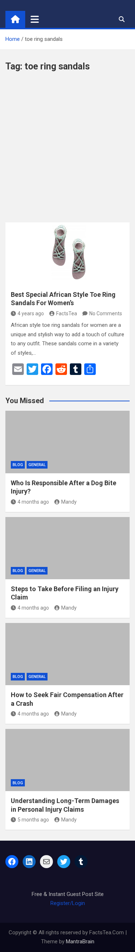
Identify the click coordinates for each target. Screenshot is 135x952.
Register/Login (67, 903)
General (37, 464)
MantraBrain (80, 941)
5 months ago (33, 820)
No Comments (105, 313)
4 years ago (31, 313)
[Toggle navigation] (34, 19)
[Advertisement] (67, 151)
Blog (18, 464)
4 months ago (33, 502)
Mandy (69, 502)
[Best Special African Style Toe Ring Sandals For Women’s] (67, 253)
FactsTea (66, 313)
